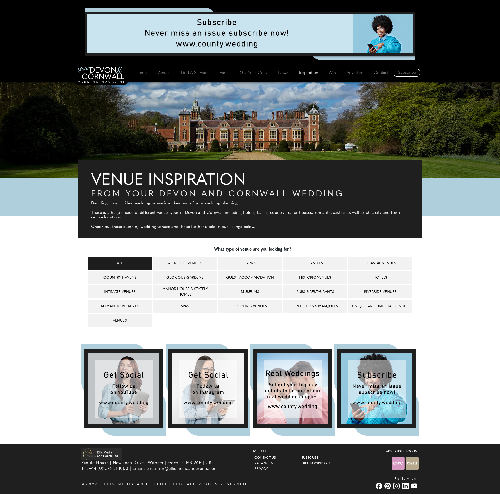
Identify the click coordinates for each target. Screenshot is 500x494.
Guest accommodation (250, 278)
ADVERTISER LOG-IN (401, 451)
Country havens (119, 278)
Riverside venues (380, 292)
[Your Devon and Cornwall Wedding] (102, 75)
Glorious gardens (185, 278)
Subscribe (407, 73)
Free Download (315, 463)
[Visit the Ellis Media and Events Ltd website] (101, 454)
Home (141, 73)
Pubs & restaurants (315, 292)
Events (223, 73)
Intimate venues (120, 292)
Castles (315, 263)
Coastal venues (380, 263)
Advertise (355, 73)
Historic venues (315, 278)
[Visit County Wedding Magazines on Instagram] (397, 486)
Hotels (380, 278)
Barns (250, 263)
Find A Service (194, 73)
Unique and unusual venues (380, 306)
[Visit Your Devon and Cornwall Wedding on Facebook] (379, 486)
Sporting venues (250, 306)
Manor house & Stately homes (185, 292)
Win (332, 73)
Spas (185, 306)
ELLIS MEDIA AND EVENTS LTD (141, 484)
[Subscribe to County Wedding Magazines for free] (250, 34)
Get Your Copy (253, 73)
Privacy (261, 469)
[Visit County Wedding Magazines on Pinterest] (388, 486)
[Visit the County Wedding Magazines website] (412, 463)
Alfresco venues (185, 263)
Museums (250, 292)
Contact (381, 73)
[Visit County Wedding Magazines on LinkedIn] (406, 486)
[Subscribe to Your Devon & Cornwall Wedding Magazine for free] (376, 388)
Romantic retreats (120, 306)
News (283, 73)
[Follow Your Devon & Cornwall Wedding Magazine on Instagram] (208, 388)
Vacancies (263, 463)
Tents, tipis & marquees (315, 306)
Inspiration (308, 73)
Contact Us (265, 457)
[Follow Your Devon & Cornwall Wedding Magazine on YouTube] (123, 388)
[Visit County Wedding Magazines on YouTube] (415, 486)
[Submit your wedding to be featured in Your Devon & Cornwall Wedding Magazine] (292, 388)
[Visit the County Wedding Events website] (399, 463)
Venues (163, 73)
